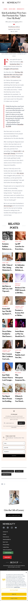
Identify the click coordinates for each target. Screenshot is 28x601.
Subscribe (7, 557)
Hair (3, 241)
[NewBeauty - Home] (14, 2)
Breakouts (20, 9)
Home (5, 9)
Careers (4, 534)
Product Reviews (18, 284)
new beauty (6, 474)
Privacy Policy (6, 544)
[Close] (26, 572)
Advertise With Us (7, 539)
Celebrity (18, 262)
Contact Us (5, 531)
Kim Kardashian (8, 471)
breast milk (17, 151)
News (4, 329)
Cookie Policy (6, 547)
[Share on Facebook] (2, 484)
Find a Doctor (6, 537)
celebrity (19, 471)
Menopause (5, 393)
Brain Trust (5, 542)
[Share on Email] (4, 484)
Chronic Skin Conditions (19, 307)
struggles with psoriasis (11, 69)
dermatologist (8, 206)
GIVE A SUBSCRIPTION (14, 515)
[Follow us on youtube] (16, 527)
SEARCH (14, 455)
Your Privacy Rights (14, 590)
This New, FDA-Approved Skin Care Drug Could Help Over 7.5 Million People (13, 74)
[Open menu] (3, 2)
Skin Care (12, 9)
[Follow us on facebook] (4, 527)
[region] (14, 586)
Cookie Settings (8, 552)
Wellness (5, 283)
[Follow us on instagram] (12, 527)
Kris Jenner (20, 173)
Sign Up (20, 423)
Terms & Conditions (7, 549)
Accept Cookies (14, 598)
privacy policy (13, 427)
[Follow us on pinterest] (8, 527)
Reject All (14, 594)
